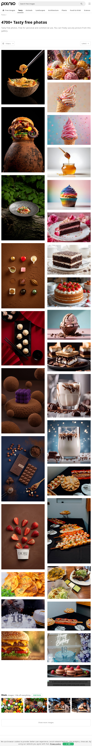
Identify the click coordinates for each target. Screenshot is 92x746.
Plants (64, 10)
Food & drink (75, 10)
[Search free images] (81, 3)
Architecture (53, 10)
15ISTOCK (37, 695)
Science (87, 10)
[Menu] (89, 3)
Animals (29, 10)
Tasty (20, 10)
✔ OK (68, 744)
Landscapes (40, 10)
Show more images (46, 722)
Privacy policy (55, 744)
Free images (10, 10)
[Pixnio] (8, 4)
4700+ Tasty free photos (24, 22)
